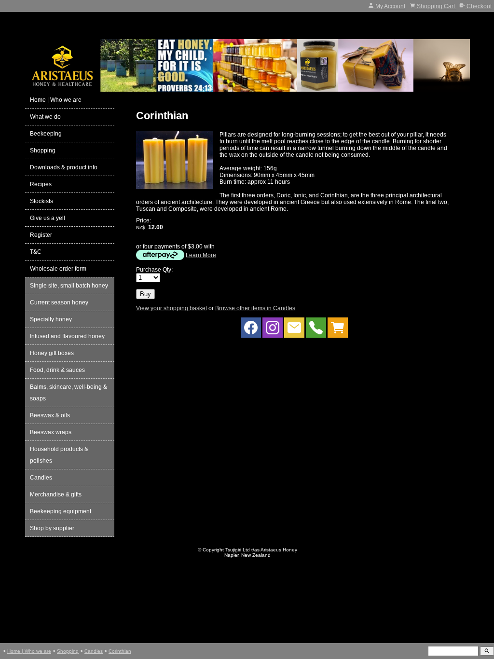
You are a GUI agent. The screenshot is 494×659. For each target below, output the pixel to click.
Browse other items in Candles (255, 308)
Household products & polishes (59, 455)
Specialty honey (51, 319)
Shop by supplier (52, 528)
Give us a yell (47, 218)
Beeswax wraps (50, 432)
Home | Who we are (56, 99)
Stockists (41, 201)
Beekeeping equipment (60, 511)
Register (41, 235)
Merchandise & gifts (56, 494)
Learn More (201, 255)
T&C (35, 251)
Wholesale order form (58, 268)
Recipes (41, 184)
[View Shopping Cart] (338, 330)
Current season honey (59, 302)
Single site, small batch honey (69, 285)
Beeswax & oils (50, 415)
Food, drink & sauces (57, 370)
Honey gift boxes (52, 353)
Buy (145, 294)
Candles (41, 477)
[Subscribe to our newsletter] (294, 330)
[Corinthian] (174, 187)
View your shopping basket (171, 308)
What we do (45, 116)
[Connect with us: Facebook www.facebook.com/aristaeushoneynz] (251, 330)
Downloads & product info (63, 167)
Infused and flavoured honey (67, 336)
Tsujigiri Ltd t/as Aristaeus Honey (261, 549)
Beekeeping (46, 133)
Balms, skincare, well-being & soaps (68, 393)
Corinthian (120, 651)
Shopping (42, 150)
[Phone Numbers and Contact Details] (316, 330)
